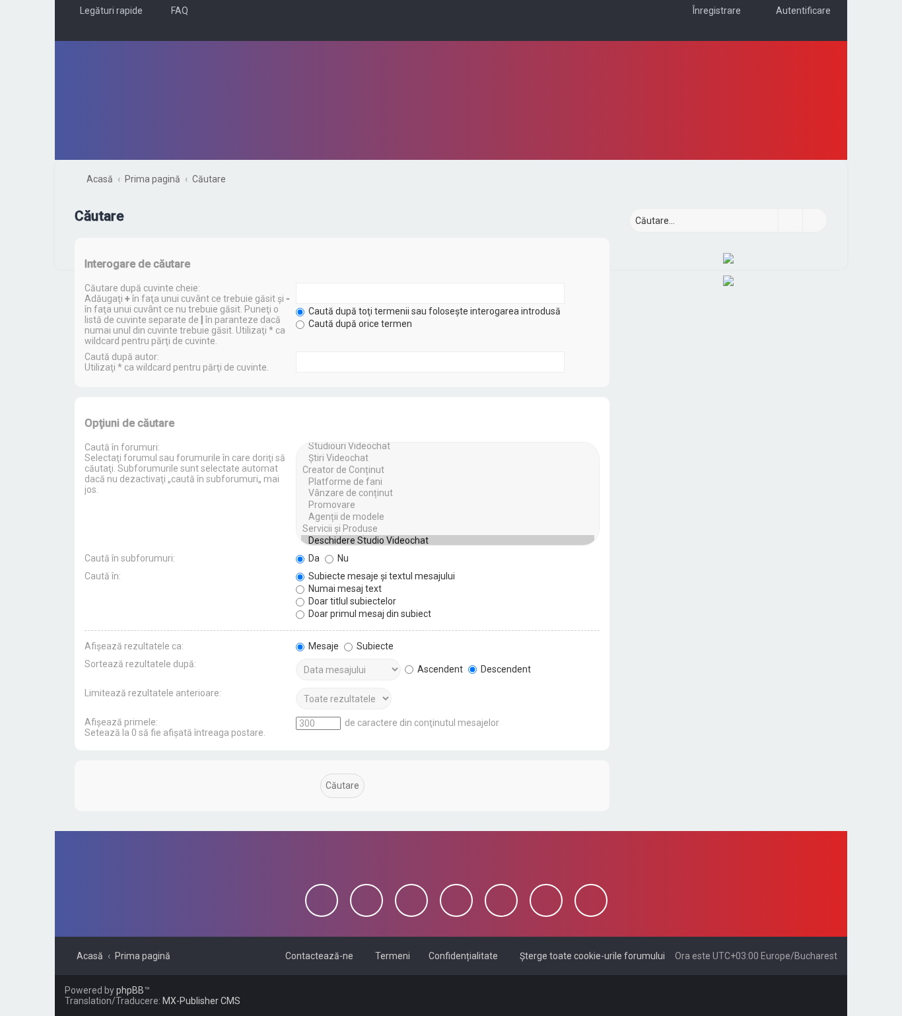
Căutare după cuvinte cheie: (142, 288)
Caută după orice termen (359, 323)
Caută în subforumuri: (130, 558)
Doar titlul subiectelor (351, 601)
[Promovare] (447, 505)
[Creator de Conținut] (447, 470)
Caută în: (103, 576)
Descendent (505, 669)
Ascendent (439, 669)
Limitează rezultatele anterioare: (153, 693)
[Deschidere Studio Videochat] (447, 541)
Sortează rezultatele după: (140, 664)
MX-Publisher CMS (201, 1001)
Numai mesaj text (344, 588)
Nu (342, 558)
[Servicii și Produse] (447, 529)
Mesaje (322, 646)
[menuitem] (173, 10)
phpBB (130, 990)
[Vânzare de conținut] (447, 493)
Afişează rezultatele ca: (134, 646)
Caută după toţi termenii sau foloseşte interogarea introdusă (433, 311)
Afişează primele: (121, 722)
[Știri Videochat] (447, 458)
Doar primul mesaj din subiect (368, 613)
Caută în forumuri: (122, 447)
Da (313, 558)
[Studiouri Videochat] (447, 447)
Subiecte (374, 646)
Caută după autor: (122, 356)
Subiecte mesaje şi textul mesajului (380, 576)
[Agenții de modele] (447, 517)
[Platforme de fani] (447, 482)
